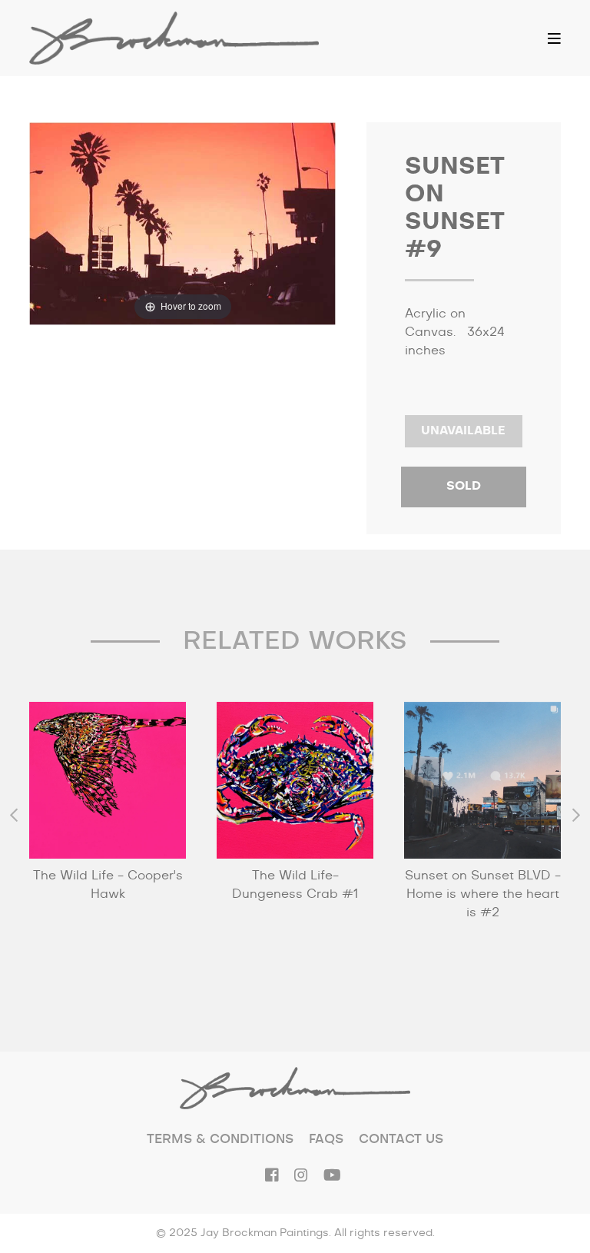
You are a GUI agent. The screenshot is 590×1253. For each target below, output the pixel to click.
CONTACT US (401, 1139)
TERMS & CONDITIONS (220, 1139)
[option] (107, 829)
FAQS (326, 1139)
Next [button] (576, 815)
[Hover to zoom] (182, 223)
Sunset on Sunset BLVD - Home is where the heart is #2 (483, 894)
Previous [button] (13, 815)
